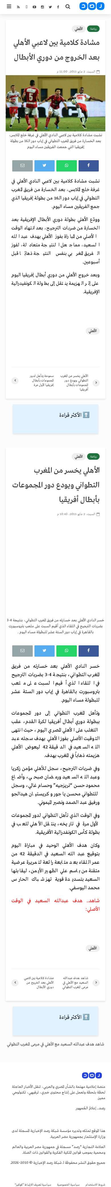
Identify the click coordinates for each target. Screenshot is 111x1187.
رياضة (93, 29)
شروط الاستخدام (95, 1185)
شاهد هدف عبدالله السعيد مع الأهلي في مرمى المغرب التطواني (55, 1044)
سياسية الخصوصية (68, 1185)
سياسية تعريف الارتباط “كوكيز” (33, 1185)
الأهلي (79, 29)
